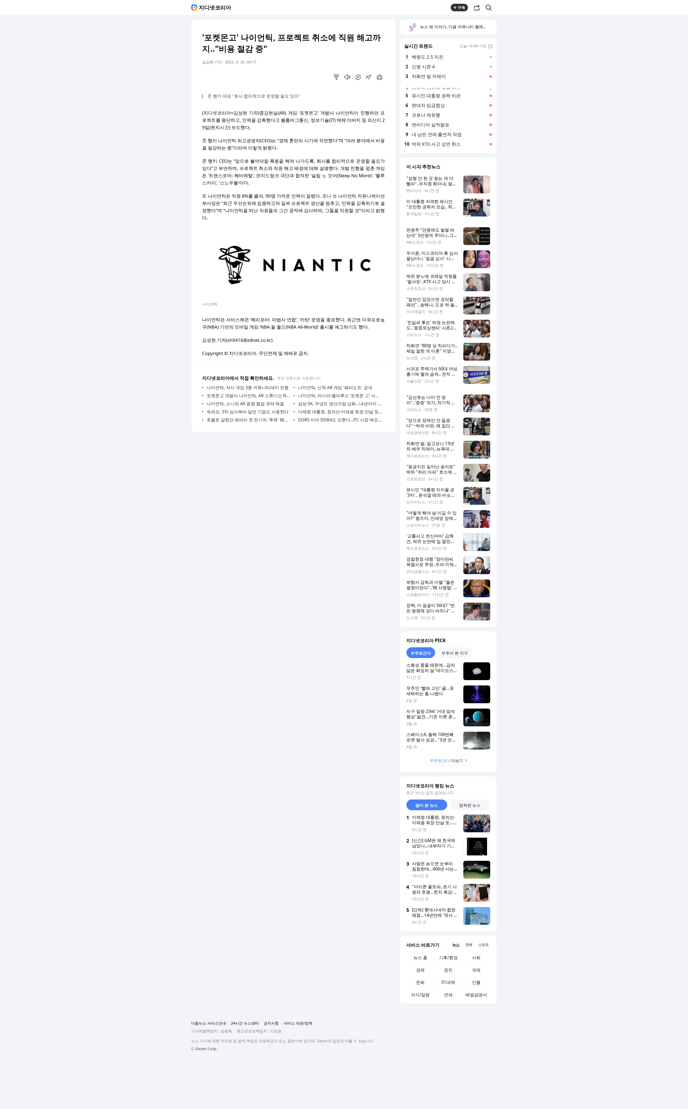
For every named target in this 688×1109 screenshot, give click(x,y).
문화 (420, 982)
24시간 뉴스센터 (245, 1023)
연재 (448, 995)
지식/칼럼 (420, 995)
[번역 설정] (358, 77)
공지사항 (271, 1023)
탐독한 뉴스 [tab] (470, 805)
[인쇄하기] (379, 77)
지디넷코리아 (215, 7)
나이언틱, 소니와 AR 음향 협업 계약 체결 (245, 404)
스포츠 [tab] (483, 944)
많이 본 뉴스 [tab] (426, 805)
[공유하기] (477, 7)
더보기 (446, 760)
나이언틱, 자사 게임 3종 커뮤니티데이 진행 (248, 387)
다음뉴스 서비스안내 (208, 1023)
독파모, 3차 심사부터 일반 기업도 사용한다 (248, 412)
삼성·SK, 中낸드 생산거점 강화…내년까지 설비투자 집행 (340, 404)
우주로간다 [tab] (421, 653)
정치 (448, 970)
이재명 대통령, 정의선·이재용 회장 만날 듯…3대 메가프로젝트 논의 (340, 412)
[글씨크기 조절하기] (368, 77)
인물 (476, 982)
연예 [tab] (468, 944)
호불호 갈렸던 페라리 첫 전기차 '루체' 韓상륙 (249, 420)
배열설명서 (476, 995)
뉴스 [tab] (455, 944)
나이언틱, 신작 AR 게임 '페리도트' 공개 (335, 387)
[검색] (490, 7)
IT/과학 (448, 982)
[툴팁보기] (490, 46)
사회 (476, 958)
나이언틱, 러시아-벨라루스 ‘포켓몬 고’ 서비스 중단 (340, 396)
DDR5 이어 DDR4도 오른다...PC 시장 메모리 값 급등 (340, 420)
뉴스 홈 (420, 958)
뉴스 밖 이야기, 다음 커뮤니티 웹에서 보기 (458, 26)
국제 (476, 970)
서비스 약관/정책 (298, 1023)
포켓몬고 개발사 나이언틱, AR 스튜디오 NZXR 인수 (249, 396)
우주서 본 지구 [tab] (455, 653)
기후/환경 (448, 958)
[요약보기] (336, 77)
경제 (420, 970)
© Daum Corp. (204, 1048)
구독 (461, 7)
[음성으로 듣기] (347, 77)
